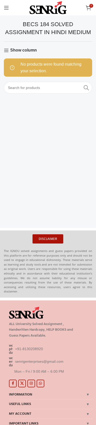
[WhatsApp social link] (40, 383)
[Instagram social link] (31, 383)
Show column (23, 50)
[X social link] (22, 383)
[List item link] (50, 348)
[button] (48, 239)
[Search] (86, 88)
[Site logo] (48, 7)
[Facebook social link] (13, 383)
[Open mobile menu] (6, 8)
